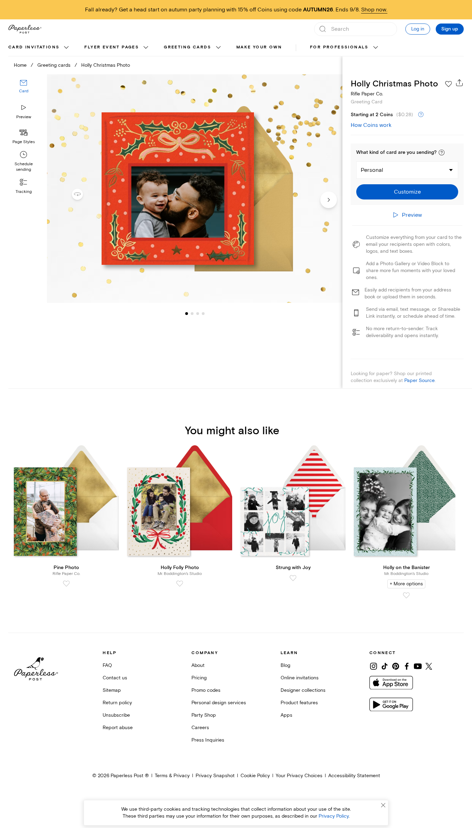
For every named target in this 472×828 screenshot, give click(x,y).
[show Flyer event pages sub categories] (146, 47)
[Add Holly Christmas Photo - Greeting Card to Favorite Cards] (448, 84)
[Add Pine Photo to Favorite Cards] (66, 583)
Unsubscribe (116, 715)
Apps (286, 715)
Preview (23, 117)
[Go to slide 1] (186, 313)
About (198, 665)
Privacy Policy (334, 816)
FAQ (107, 665)
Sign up (449, 29)
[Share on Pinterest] (395, 666)
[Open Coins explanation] (421, 114)
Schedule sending (24, 166)
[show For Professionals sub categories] (375, 47)
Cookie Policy (255, 776)
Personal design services (218, 703)
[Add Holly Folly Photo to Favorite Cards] (180, 583)
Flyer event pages (111, 47)
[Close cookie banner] (383, 805)
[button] (441, 152)
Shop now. (374, 9)
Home (20, 65)
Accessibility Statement (354, 776)
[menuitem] (39, 47)
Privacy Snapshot (215, 776)
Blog (285, 665)
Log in (417, 29)
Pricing (199, 678)
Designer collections (303, 690)
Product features (299, 703)
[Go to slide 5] (203, 313)
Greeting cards (187, 47)
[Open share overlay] (459, 82)
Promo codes (205, 690)
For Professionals (339, 47)
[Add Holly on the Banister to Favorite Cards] (406, 595)
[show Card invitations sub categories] (66, 47)
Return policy (117, 703)
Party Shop (203, 715)
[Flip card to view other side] (82, 194)
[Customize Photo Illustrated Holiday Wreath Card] (194, 188)
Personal (372, 170)
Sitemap (112, 690)
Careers (200, 728)
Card (23, 91)
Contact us (115, 678)
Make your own (259, 47)
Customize (407, 191)
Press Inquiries (207, 740)
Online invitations (300, 678)
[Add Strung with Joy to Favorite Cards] (293, 578)
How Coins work (371, 125)
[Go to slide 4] (197, 313)
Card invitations (33, 47)
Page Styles (23, 142)
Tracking (24, 191)
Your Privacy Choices (299, 776)
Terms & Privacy (172, 776)
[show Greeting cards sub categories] (218, 47)
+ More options (406, 584)
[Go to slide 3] (192, 313)
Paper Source (419, 380)
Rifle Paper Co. (367, 94)
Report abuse (118, 728)
